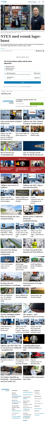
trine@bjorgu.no (26, 409)
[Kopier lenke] (42, 51)
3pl (7, 91)
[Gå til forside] (14, 2)
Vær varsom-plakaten (16, 416)
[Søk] (39, 2)
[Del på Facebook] (36, 51)
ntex (11, 91)
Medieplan (25, 420)
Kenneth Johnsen (37, 408)
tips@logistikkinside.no (28, 392)
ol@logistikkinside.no (16, 401)
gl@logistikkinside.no (16, 396)
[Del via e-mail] (40, 51)
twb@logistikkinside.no (16, 410)
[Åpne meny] (43, 2)
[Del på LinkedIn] (38, 51)
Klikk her (25, 398)
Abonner (30, 1)
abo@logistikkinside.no (28, 394)
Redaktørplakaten (16, 418)
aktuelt (3, 91)
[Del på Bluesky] (43, 51)
